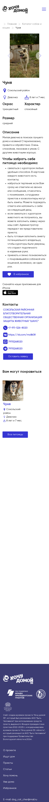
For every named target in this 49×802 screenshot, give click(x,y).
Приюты (8, 763)
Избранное (9, 788)
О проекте (9, 750)
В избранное (20, 274)
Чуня (7, 404)
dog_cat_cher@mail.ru (24, 799)
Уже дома (8, 782)
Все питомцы (15, 434)
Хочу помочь (10, 775)
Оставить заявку (18, 356)
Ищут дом (9, 756)
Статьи (7, 769)
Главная (12, 24)
